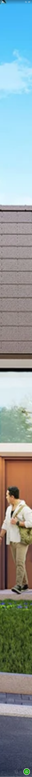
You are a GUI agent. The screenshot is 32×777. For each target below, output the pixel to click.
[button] (29, 2)
